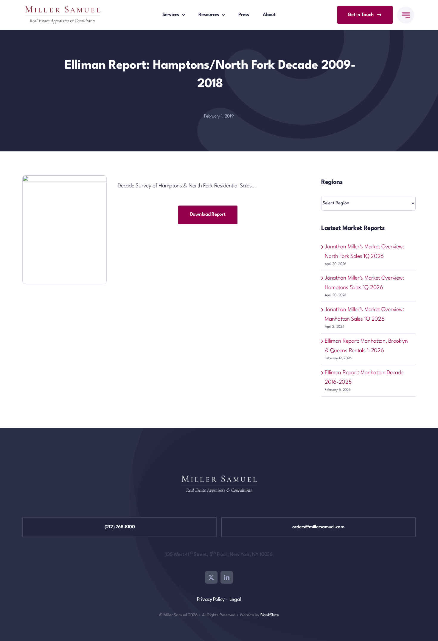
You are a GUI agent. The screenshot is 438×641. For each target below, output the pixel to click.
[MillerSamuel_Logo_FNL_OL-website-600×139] (62, 9)
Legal (235, 599)
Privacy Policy (211, 599)
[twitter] (211, 577)
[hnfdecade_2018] (64, 178)
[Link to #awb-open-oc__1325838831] (405, 15)
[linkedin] (226, 577)
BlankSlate (269, 615)
